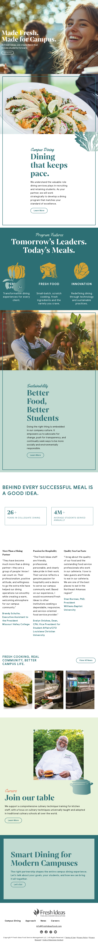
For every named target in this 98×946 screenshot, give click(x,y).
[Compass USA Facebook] (46, 931)
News (43, 921)
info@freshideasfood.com (49, 926)
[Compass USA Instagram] (50, 931)
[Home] (49, 912)
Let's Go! (18, 884)
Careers (55, 921)
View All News (85, 660)
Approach (30, 921)
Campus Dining (13, 921)
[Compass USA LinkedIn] (41, 931)
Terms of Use (70, 937)
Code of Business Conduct (53, 940)
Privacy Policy (82, 937)
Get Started (7, 53)
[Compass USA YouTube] (55, 931)
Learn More (39, 210)
